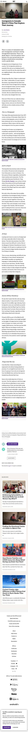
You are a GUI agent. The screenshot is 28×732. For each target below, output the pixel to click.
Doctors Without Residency (11, 433)
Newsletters (14, 641)
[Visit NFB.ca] (16, 1)
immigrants (8, 435)
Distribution (14, 651)
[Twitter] (7, 41)
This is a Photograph (6, 436)
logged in (10, 466)
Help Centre (14, 633)
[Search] (27, 1)
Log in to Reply (11, 458)
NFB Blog (4, 1)
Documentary (4, 32)
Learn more (15, 727)
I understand (6, 727)
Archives (14, 656)
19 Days (3, 433)
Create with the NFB (14, 623)
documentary (20, 433)
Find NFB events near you (14, 621)
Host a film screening (14, 626)
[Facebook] (3, 41)
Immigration (14, 435)
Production (14, 648)
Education (14, 653)
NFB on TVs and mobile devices (14, 676)
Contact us (14, 636)
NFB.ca (14, 646)
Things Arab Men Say (21, 435)
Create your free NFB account (14, 616)
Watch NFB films (14, 618)
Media (14, 638)
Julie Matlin (7, 30)
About (14, 631)
